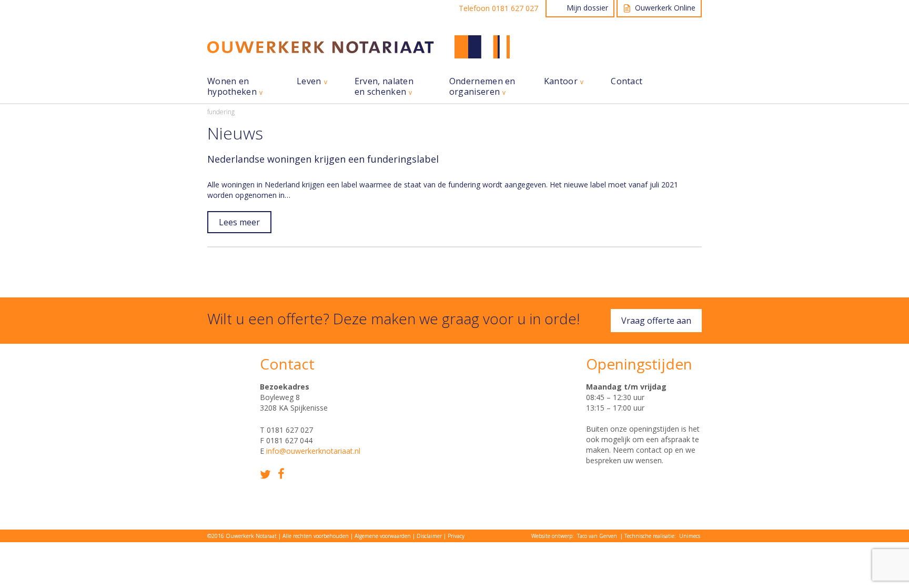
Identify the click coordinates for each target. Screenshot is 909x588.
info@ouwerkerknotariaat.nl (313, 451)
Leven (309, 81)
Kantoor (561, 81)
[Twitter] (265, 474)
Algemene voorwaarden (383, 536)
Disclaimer (429, 536)
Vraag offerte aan (656, 320)
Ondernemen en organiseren (482, 86)
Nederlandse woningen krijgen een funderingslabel (323, 159)
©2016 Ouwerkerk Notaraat (242, 536)
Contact (626, 81)
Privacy (456, 536)
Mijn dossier (587, 8)
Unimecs (689, 536)
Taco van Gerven (597, 536)
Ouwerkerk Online (665, 8)
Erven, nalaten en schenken (384, 86)
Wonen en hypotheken (232, 86)
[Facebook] (281, 473)
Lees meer (239, 222)
